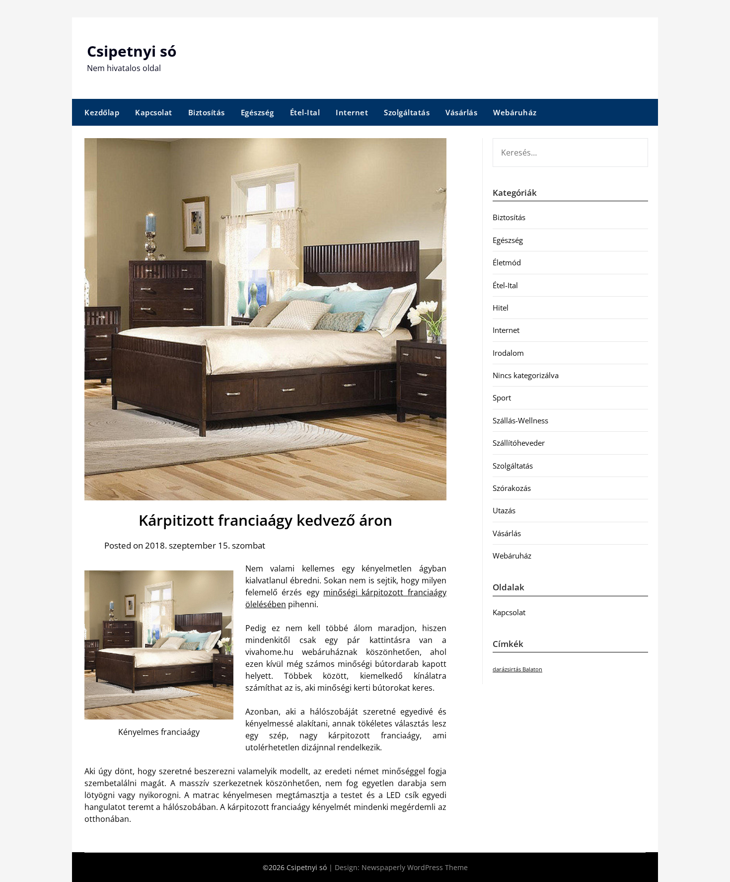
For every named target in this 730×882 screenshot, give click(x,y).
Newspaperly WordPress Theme (415, 867)
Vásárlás (461, 112)
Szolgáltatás (407, 112)
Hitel (501, 308)
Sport (502, 397)
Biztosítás (206, 112)
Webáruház (515, 112)
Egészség (257, 112)
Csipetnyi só (132, 51)
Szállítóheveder (519, 443)
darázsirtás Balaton (517, 669)
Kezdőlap (101, 112)
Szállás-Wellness (520, 420)
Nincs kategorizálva (526, 375)
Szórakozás (512, 488)
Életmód (507, 262)
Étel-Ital (305, 112)
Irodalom (508, 353)
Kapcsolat (153, 112)
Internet (352, 112)
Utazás (504, 510)
